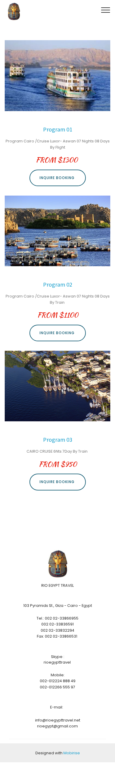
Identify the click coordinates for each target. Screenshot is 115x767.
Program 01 (57, 129)
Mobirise (71, 752)
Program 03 (57, 439)
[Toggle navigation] (105, 9)
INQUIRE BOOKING (58, 177)
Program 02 (57, 284)
